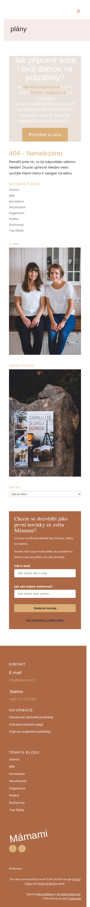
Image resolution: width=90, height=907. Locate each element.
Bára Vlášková (45, 894)
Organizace (55, 92)
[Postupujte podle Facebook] (13, 848)
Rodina (13, 219)
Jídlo (12, 195)
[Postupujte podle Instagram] (22, 848)
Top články (16, 230)
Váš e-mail (22, 566)
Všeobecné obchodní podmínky (31, 717)
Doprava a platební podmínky (30, 731)
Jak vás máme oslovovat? (33, 586)
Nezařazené (17, 207)
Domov (37, 92)
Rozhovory (16, 225)
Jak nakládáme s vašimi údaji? (45, 620)
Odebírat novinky (45, 608)
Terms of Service (47, 883)
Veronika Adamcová (68, 894)
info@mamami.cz (22, 680)
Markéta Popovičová (41, 86)
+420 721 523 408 (22, 699)
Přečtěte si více (45, 134)
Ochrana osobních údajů (26, 724)
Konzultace (16, 201)
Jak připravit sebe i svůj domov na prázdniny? (45, 69)
